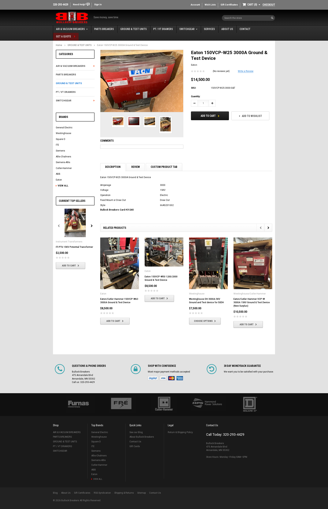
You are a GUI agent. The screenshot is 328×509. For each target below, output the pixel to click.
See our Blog (136, 432)
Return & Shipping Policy (180, 432)
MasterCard (171, 378)
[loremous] (78, 404)
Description (113, 166)
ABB (58, 174)
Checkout (269, 4)
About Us (227, 29)
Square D (60, 139)
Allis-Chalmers (63, 156)
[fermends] (206, 404)
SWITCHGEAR (187, 29)
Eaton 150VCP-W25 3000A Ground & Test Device (122, 45)
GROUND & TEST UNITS (133, 29)
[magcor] (164, 404)
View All (63, 185)
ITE (57, 145)
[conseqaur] (249, 404)
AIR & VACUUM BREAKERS (70, 29)
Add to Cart (69, 265)
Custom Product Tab (164, 166)
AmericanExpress (180, 378)
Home (59, 45)
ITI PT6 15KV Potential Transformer (74, 247)
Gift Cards (134, 446)
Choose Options (203, 321)
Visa (163, 378)
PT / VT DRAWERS (163, 29)
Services (209, 29)
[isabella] (121, 404)
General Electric (64, 127)
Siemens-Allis (63, 162)
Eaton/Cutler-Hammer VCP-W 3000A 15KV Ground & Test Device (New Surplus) (251, 302)
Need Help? (79, 4)
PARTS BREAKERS (104, 29)
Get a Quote (63, 36)
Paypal (153, 378)
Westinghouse (63, 133)
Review (135, 166)
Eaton (59, 179)
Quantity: (195, 96)
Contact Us (135, 441)
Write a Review (245, 71)
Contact (245, 29)
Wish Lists (210, 4)
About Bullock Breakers (141, 437)
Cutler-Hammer (64, 168)
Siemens (60, 150)
